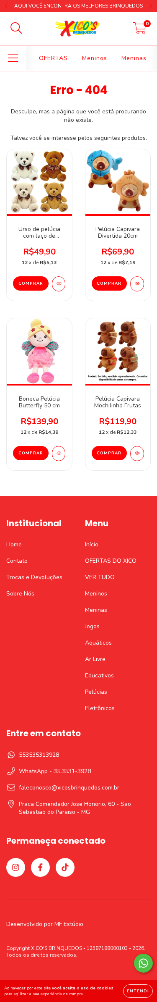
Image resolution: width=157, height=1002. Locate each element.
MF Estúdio (68, 924)
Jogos (92, 626)
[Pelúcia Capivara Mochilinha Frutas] (137, 453)
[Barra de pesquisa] (16, 28)
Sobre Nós (20, 594)
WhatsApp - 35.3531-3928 (55, 771)
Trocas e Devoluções (34, 577)
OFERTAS (53, 58)
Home (14, 544)
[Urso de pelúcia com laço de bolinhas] (59, 283)
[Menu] (13, 58)
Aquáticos (98, 643)
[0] (140, 31)
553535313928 (39, 755)
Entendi (138, 991)
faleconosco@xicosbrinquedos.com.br (69, 788)
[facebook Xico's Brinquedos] (40, 867)
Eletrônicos (100, 708)
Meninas (134, 58)
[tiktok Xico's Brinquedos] (65, 867)
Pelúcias (96, 692)
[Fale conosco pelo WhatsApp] (143, 963)
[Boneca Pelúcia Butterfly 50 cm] (59, 453)
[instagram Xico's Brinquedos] (15, 867)
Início (91, 544)
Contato (17, 561)
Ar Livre (95, 659)
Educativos (99, 675)
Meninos (94, 58)
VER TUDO (100, 577)
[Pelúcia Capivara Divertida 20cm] (137, 283)
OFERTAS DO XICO (110, 561)
